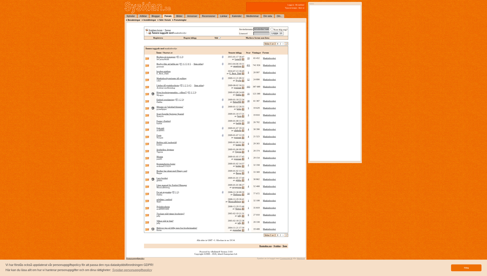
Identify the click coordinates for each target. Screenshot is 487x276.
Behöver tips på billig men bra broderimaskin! (177, 228)
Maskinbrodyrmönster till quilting (171, 78)
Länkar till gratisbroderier (168, 85)
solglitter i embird (164, 199)
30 (248, 101)
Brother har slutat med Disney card (172, 171)
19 (248, 58)
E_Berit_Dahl (163, 73)
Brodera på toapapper (166, 57)
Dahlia (238, 95)
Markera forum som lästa (257, 38)
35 (248, 94)
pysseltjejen (162, 109)
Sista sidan (198, 64)
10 (248, 122)
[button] (132, 270)
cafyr (159, 80)
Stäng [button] (466, 268)
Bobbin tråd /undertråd (167, 142)
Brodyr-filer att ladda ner (168, 64)
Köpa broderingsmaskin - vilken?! (172, 92)
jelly (158, 216)
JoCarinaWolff (163, 59)
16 (248, 193)
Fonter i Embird (164, 121)
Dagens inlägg (190, 38)
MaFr (159, 202)
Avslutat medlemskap (166, 88)
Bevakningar (134, 20)
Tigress (160, 152)
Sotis (239, 116)
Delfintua (237, 194)
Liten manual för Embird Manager (172, 185)
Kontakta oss (265, 246)
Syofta (238, 80)
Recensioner (208, 16)
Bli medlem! (299, 5)
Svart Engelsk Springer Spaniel (170, 114)
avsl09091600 (163, 209)
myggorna (236, 187)
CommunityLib (286, 258)
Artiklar (143, 16)
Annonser (192, 16)
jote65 (159, 159)
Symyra (160, 116)
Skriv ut (301, 8)
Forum (168, 16)
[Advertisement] (334, 45)
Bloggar (156, 16)
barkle (159, 123)
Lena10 (238, 59)
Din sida (267, 16)
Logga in (290, 5)
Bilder (179, 16)
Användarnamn (246, 29)
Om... (279, 16)
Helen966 (237, 102)
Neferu (238, 209)
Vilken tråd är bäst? (165, 221)
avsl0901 (161, 130)
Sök (216, 38)
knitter (159, 145)
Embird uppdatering (165, 99)
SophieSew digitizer (165, 149)
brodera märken (164, 71)
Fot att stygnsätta (164, 192)
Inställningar (149, 20)
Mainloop (301, 258)
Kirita (159, 230)
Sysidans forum (155, 30)
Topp (284, 246)
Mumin (160, 156)
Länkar (223, 16)
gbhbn (159, 180)
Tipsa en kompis (291, 8)
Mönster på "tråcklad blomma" (170, 107)
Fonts (159, 135)
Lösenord (243, 33)
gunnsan (160, 66)
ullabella (237, 130)
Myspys (160, 95)
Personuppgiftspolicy (135, 258)
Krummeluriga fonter (166, 164)
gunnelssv (237, 230)
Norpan (160, 137)
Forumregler (180, 20)
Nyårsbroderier (163, 206)
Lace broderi (162, 178)
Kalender (237, 16)
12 (248, 79)
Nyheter (131, 16)
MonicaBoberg (163, 187)
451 (248, 65)
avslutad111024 (164, 166)
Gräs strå (160, 128)
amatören (237, 66)
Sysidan (277, 246)
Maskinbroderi (269, 58)
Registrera (158, 38)
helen (239, 109)
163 (248, 87)
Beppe (159, 173)
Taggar (168, 30)
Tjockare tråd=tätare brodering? (171, 214)
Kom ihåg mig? (280, 30)
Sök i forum (165, 20)
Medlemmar (252, 16)
